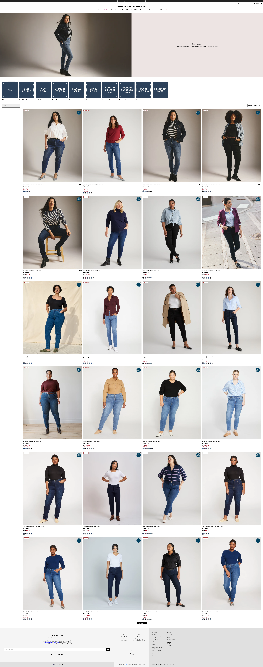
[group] (131, 1)
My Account (169, 636)
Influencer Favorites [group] (158, 99)
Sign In (257, 3)
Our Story (154, 634)
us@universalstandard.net (139, 638)
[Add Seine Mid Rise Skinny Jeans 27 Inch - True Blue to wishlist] (80, 538)
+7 (93, 277)
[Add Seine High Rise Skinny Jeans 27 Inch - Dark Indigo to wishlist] (140, 538)
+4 (33, 277)
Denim (112, 9)
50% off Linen (106, 9)
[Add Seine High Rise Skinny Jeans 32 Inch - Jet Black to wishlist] (199, 197)
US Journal (154, 641)
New (96, 9)
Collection (5, 81)
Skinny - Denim (11, 81)
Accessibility (154, 655)
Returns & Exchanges (156, 650)
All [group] (3, 99)
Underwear (156, 9)
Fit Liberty (154, 637)
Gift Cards (169, 637)
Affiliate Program (171, 639)
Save (167, 9)
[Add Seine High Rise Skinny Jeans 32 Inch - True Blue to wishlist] (80, 282)
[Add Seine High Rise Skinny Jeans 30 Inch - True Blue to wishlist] (80, 367)
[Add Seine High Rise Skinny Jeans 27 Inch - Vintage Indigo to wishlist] (259, 367)
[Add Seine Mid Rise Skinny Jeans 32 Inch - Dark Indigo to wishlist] (199, 538)
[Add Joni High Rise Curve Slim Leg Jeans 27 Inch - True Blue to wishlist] (80, 110)
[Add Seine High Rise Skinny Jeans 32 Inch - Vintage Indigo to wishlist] (140, 282)
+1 (152, 448)
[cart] (261, 3)
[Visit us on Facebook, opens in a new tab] (52, 654)
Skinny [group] (87, 99)
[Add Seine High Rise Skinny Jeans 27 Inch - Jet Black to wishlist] (199, 282)
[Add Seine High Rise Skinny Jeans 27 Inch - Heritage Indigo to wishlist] (140, 197)
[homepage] (131, 6)
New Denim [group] (39, 99)
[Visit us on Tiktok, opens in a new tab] (55, 654)
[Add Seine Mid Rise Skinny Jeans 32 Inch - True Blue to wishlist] (259, 538)
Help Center (154, 648)
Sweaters (122, 9)
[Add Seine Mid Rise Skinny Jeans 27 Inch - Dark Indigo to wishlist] (140, 453)
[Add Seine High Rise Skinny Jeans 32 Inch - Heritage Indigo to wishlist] (80, 197)
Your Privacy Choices (132, 664)
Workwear (128, 9)
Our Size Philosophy (156, 636)
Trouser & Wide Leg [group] (124, 99)
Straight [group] (54, 99)
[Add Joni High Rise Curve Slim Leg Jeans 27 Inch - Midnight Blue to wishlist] (259, 453)
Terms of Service (48, 642)
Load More (142, 623)
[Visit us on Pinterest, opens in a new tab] (62, 654)
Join (108, 649)
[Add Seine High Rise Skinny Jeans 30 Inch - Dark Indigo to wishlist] (259, 282)
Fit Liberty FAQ (155, 639)
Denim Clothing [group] (140, 99)
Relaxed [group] (71, 99)
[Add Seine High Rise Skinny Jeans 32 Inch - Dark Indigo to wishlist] (259, 197)
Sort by (252, 105)
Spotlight (100, 9)
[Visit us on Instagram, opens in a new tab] (59, 654)
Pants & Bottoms (135, 9)
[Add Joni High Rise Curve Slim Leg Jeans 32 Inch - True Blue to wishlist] (140, 110)
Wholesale (154, 642)
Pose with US (170, 634)
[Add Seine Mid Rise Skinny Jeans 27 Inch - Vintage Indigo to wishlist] (199, 367)
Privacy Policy (121, 664)
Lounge (145, 9)
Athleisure (150, 9)
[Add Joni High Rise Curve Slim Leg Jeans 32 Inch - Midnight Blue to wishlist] (80, 453)
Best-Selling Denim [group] (24, 99)
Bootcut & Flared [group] (107, 99)
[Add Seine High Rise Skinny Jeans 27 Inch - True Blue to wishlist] (199, 453)
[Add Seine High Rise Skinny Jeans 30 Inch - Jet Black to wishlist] (259, 110)
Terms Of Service (141, 664)
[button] (117, 1)
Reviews (153, 644)
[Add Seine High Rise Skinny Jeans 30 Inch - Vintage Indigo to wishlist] (199, 110)
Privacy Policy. (56, 642)
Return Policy (155, 652)
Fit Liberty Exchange (156, 653)
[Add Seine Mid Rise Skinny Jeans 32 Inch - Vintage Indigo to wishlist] (140, 367)
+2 (152, 191)
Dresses (117, 9)
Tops (141, 9)
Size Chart (169, 645)
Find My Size (170, 643)
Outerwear (162, 9)
